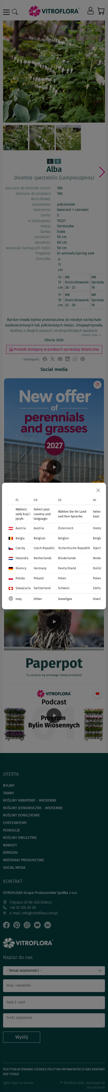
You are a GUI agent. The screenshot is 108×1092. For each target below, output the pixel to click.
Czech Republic (44, 548)
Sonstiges (65, 599)
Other (38, 599)
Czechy (20, 548)
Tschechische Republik (74, 548)
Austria (21, 528)
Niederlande (67, 558)
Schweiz (63, 588)
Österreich (65, 528)
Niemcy (21, 568)
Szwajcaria (23, 588)
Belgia (20, 538)
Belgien (63, 538)
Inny (19, 599)
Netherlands (42, 558)
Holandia (22, 558)
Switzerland (42, 588)
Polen (62, 578)
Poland (38, 578)
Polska (20, 578)
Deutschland (67, 568)
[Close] (98, 490)
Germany (40, 568)
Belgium (39, 538)
